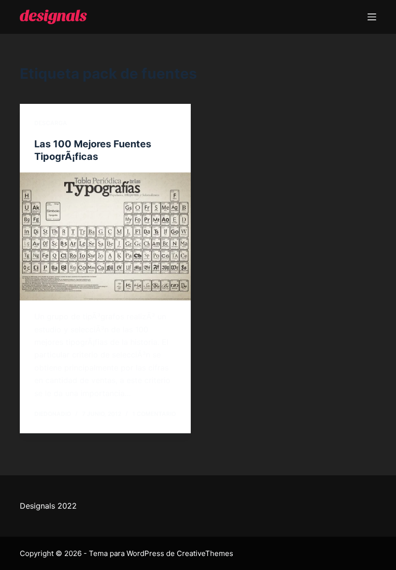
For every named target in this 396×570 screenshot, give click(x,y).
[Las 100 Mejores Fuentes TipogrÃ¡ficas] (105, 236)
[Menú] (372, 17)
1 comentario (154, 413)
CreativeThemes (205, 553)
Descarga (50, 123)
